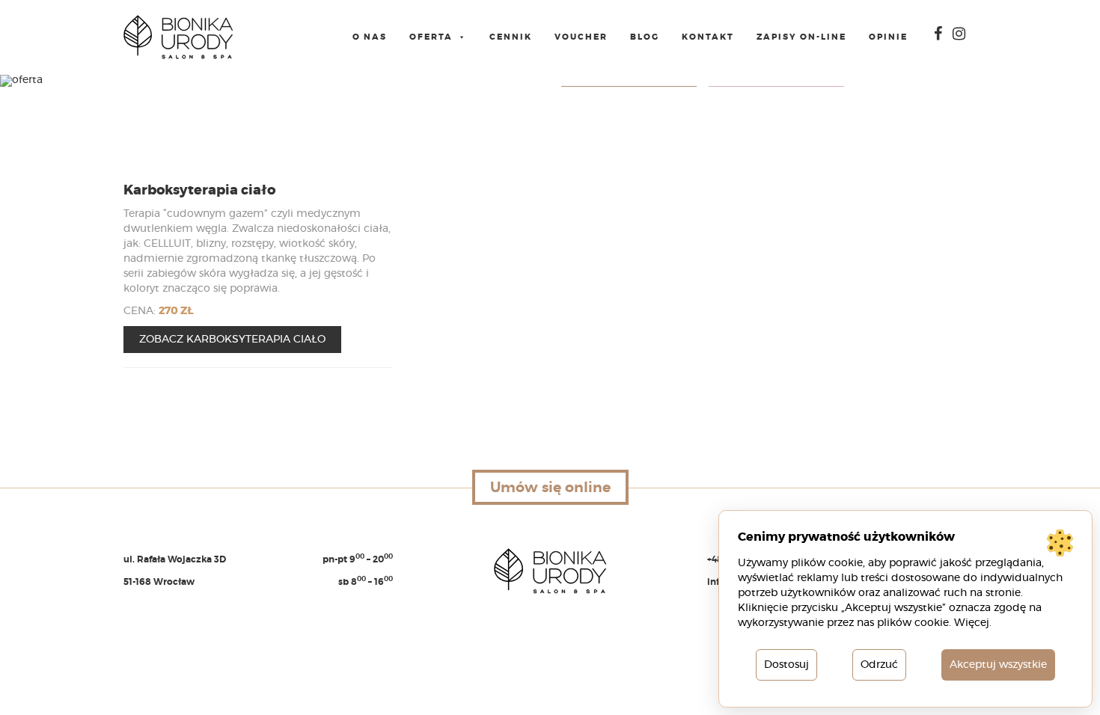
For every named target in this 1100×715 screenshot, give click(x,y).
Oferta (431, 37)
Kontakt (708, 37)
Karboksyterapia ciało (199, 190)
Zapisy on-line (801, 37)
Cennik (510, 37)
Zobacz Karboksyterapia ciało (232, 339)
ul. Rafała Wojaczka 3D (174, 559)
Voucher (581, 37)
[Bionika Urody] (178, 37)
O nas (369, 37)
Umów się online (550, 487)
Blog (644, 37)
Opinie (888, 37)
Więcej (971, 623)
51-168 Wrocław (159, 582)
